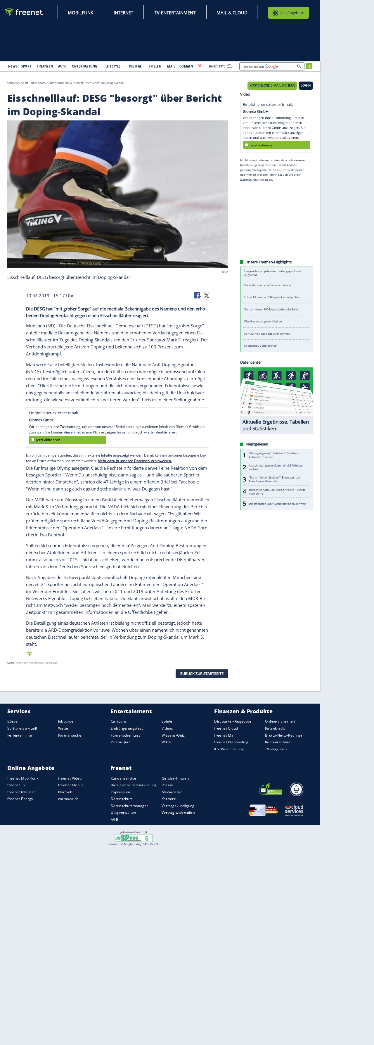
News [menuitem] (12, 66)
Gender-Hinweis (176, 778)
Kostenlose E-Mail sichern (272, 85)
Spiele (167, 721)
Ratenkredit (275, 728)
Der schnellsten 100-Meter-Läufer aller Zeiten (271, 309)
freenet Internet (21, 792)
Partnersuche (70, 735)
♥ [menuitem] (200, 66)
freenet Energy (20, 799)
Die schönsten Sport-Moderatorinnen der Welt (277, 503)
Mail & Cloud (232, 12)
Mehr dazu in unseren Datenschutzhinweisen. (135, 460)
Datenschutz (122, 799)
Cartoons (119, 721)
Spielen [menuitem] (155, 66)
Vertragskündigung (178, 805)
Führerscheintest (125, 735)
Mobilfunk (80, 12)
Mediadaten (172, 792)
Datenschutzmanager (129, 805)
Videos (167, 728)
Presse (168, 785)
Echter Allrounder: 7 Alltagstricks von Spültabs (272, 297)
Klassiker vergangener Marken (263, 321)
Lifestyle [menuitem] (113, 66)
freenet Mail (225, 735)
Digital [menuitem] (135, 66)
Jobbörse (65, 721)
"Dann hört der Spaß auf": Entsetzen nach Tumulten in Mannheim (275, 479)
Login (306, 85)
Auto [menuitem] (62, 66)
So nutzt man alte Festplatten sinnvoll (267, 334)
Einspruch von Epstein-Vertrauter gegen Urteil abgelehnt (272, 273)
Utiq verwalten (123, 812)
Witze (166, 742)
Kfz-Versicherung (229, 749)
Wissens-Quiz (173, 735)
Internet (123, 12)
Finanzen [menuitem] (45, 66)
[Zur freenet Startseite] (24, 12)
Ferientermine (19, 735)
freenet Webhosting (231, 742)
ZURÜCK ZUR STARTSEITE (202, 673)
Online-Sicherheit (280, 721)
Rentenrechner (278, 742)
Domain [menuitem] (186, 66)
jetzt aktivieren (48, 440)
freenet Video (70, 778)
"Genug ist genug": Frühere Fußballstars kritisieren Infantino (274, 455)
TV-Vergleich (276, 749)
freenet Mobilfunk (22, 778)
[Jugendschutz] (134, 838)
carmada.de (68, 799)
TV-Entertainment (175, 12)
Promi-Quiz (120, 742)
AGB (114, 819)
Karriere (169, 799)
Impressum (120, 792)
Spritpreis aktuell (22, 728)
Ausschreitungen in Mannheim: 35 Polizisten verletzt (276, 467)
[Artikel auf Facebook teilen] (197, 295)
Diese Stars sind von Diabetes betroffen (268, 285)
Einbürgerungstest (127, 728)
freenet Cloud (226, 728)
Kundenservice (123, 778)
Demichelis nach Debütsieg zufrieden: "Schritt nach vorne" (277, 491)
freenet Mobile (71, 785)
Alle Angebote (292, 12)
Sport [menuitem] (26, 66)
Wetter (64, 728)
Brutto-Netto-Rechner (283, 735)
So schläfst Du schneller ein (260, 346)
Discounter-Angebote (232, 721)
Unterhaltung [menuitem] (84, 66)
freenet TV (16, 785)
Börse (12, 721)
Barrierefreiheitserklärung (134, 785)
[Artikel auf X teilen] (206, 295)
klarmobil (66, 792)
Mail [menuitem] (171, 66)
